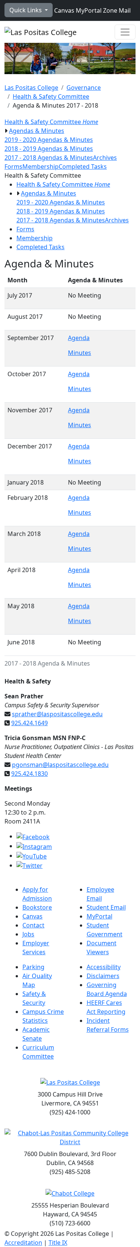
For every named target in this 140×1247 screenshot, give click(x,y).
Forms (13, 166)
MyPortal (88, 10)
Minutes (79, 353)
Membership (40, 166)
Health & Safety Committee (51, 96)
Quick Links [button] (26, 10)
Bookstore (37, 907)
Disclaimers (103, 976)
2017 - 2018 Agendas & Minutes (48, 157)
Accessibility (104, 967)
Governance (83, 87)
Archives (105, 157)
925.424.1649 (29, 723)
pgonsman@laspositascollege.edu (60, 765)
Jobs (28, 934)
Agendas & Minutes (36, 131)
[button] (5, 131)
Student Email (106, 907)
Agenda (79, 338)
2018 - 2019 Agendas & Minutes (48, 149)
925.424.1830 (29, 774)
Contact (33, 925)
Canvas (63, 10)
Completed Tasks (83, 166)
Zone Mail (116, 10)
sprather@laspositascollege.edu (57, 714)
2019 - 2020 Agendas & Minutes (48, 140)
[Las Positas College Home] (40, 32)
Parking (33, 967)
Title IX (58, 1242)
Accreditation (23, 1242)
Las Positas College (31, 87)
